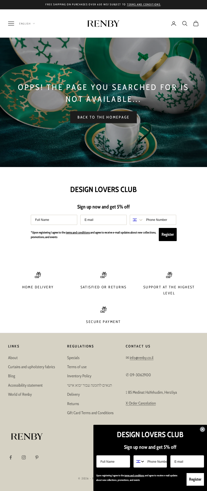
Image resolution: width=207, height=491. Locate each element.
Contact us (138, 346)
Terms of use (77, 366)
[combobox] (137, 220)
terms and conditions (144, 4)
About (13, 357)
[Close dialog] (202, 429)
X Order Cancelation (141, 403)
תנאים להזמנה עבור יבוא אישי (89, 385)
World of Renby (20, 394)
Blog (11, 375)
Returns (73, 403)
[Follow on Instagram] (23, 457)
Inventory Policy (79, 375)
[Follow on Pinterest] (36, 457)
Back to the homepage (103, 117)
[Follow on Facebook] (10, 457)
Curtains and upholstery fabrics (31, 366)
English (25, 23)
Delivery (73, 394)
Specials (73, 357)
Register (168, 234)
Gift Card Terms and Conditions (90, 412)
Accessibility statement (25, 385)
